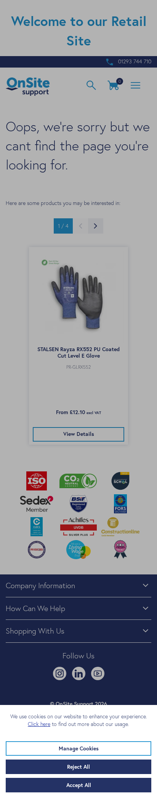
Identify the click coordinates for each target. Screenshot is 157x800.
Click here (39, 724)
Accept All (78, 785)
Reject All (78, 766)
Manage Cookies (79, 748)
